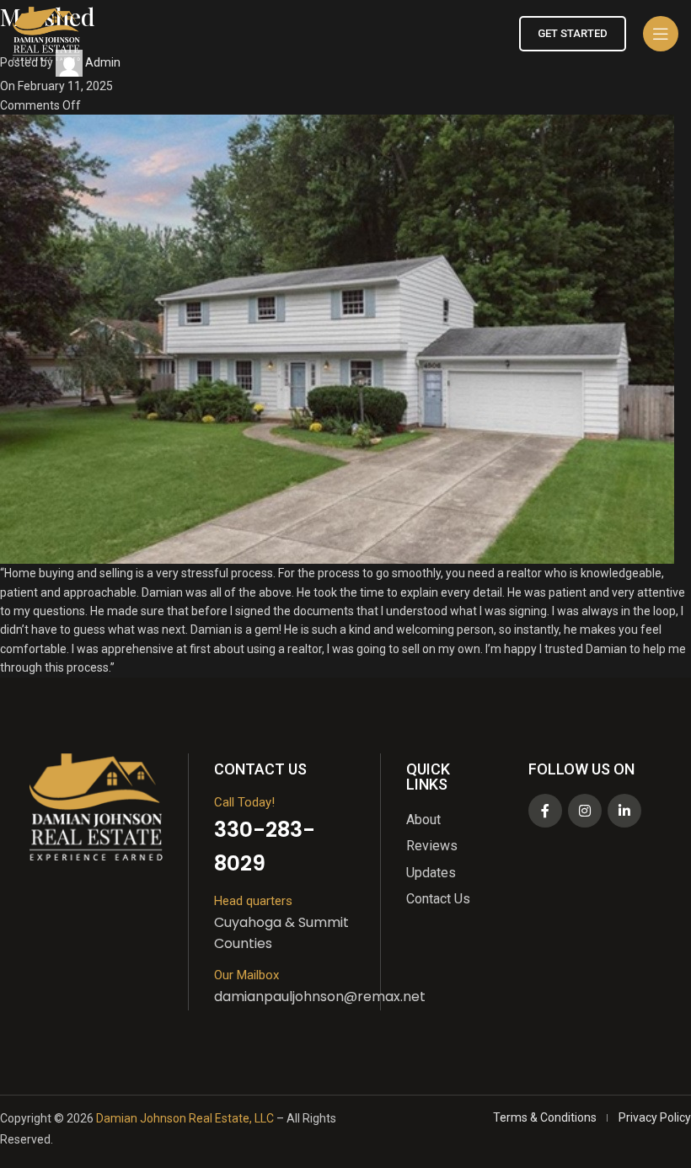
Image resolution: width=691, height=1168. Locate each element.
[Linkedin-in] (624, 811)
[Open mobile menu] (661, 34)
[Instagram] (585, 811)
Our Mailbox (246, 975)
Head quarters (253, 900)
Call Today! (244, 802)
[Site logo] (46, 33)
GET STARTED (573, 33)
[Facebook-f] (545, 811)
